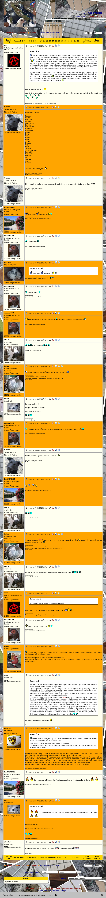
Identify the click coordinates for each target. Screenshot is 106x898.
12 (47, 41)
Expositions (22, 33)
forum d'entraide (42, 888)
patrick (99, 16)
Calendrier (33, 33)
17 (62, 41)
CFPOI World (10, 33)
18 (65, 41)
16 (59, 41)
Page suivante (97, 41)
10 (41, 41)
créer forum (29, 888)
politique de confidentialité (71, 888)
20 (72, 41)
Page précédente (87, 41)
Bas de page (8, 41)
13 (50, 41)
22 (78, 41)
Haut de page (9, 857)
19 (68, 41)
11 (44, 41)
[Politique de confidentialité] (56, 895)
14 (53, 41)
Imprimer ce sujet (11, 882)
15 (56, 41)
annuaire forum (54, 888)
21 (75, 41)
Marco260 (92, 16)
